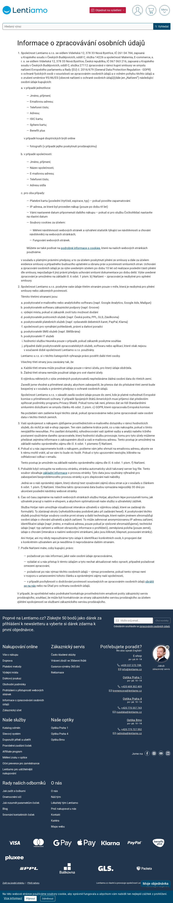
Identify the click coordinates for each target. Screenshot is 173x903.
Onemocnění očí (12, 797)
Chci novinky (162, 620)
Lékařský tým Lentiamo (64, 803)
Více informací (13, 898)
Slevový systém (12, 734)
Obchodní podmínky (14, 684)
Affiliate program (12, 751)
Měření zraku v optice (15, 757)
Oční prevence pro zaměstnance (21, 763)
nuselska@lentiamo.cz (129, 712)
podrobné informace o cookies (80, 248)
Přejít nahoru (33, 882)
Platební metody (12, 666)
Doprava (7, 660)
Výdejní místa (10, 672)
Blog (5, 809)
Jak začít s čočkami (14, 791)
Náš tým (56, 797)
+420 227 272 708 (131, 665)
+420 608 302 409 (131, 686)
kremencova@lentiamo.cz (127, 690)
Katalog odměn (11, 728)
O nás (54, 791)
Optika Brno (134, 720)
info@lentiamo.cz (132, 669)
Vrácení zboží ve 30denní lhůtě (68, 660)
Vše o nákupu (10, 655)
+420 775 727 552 (131, 729)
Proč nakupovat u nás (63, 809)
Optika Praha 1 (132, 677)
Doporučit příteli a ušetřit (17, 739)
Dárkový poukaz (12, 678)
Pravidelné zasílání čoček (17, 745)
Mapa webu (58, 826)
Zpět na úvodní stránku (13, 882)
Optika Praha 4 (132, 698)
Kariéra (55, 820)
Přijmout (30, 898)
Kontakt (55, 814)
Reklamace (57, 672)
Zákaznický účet (12, 710)
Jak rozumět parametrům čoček (21, 803)
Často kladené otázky (63, 655)
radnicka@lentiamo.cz (129, 733)
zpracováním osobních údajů (155, 626)
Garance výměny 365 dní (65, 666)
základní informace (55, 473)
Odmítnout (47, 898)
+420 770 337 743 (131, 707)
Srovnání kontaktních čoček (18, 814)
